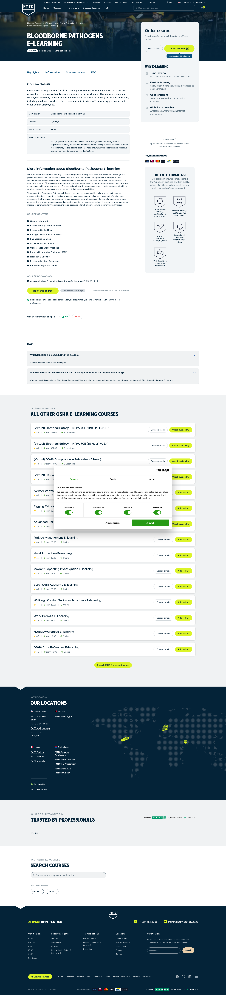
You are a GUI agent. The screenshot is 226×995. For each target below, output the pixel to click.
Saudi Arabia (121, 946)
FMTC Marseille (38, 761)
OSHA (30, 954)
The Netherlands (123, 942)
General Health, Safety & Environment (61, 951)
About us (107, 2)
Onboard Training (91, 8)
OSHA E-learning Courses (71, 23)
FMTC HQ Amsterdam (65, 764)
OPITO (30, 938)
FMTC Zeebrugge (63, 716)
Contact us (150, 2)
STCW (30, 950)
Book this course (43, 290)
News (125, 2)
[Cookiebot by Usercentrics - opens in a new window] (157, 471)
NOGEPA (31, 942)
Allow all (150, 523)
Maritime (54, 946)
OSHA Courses (51, 23)
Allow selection (113, 523)
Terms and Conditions (142, 977)
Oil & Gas (54, 938)
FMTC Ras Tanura (39, 789)
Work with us (136, 2)
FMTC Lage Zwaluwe (65, 759)
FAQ (116, 2)
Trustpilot (35, 833)
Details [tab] (113, 479)
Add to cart (153, 48)
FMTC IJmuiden (62, 773)
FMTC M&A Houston (40, 728)
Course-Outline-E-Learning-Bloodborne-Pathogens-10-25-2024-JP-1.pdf (67, 281)
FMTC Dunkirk (37, 752)
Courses (57, 8)
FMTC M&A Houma (40, 723)
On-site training (89, 938)
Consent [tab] (74, 479)
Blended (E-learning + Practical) (92, 943)
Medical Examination (121, 977)
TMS (106, 8)
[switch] (98, 512)
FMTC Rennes (37, 756)
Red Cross (32, 958)
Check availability (180, 430)
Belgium (119, 954)
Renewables (56, 942)
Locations (96, 2)
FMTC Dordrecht (63, 768)
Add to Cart (183, 492)
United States (121, 938)
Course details (158, 430)
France (119, 950)
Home (46, 8)
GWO (30, 946)
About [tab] (152, 479)
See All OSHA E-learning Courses (113, 665)
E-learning (74, 8)
